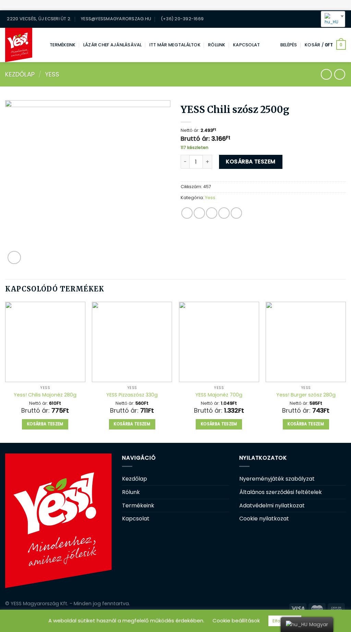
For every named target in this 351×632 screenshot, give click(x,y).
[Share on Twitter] (199, 213)
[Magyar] (330, 19)
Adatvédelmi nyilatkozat (272, 505)
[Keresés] (301, 19)
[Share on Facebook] (187, 213)
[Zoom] (14, 257)
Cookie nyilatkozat (264, 518)
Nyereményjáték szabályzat (277, 479)
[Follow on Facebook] (311, 19)
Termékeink (63, 45)
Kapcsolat (246, 45)
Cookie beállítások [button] (236, 620)
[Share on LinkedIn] (236, 213)
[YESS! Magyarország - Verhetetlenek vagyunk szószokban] (22, 45)
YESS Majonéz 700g (218, 395)
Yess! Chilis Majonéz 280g (45, 395)
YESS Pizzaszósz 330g (132, 395)
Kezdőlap (20, 74)
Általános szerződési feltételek (280, 492)
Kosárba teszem (251, 161)
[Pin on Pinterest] (224, 213)
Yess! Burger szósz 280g (306, 395)
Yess (52, 74)
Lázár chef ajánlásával (112, 45)
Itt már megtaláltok (175, 45)
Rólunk (217, 45)
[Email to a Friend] (211, 213)
